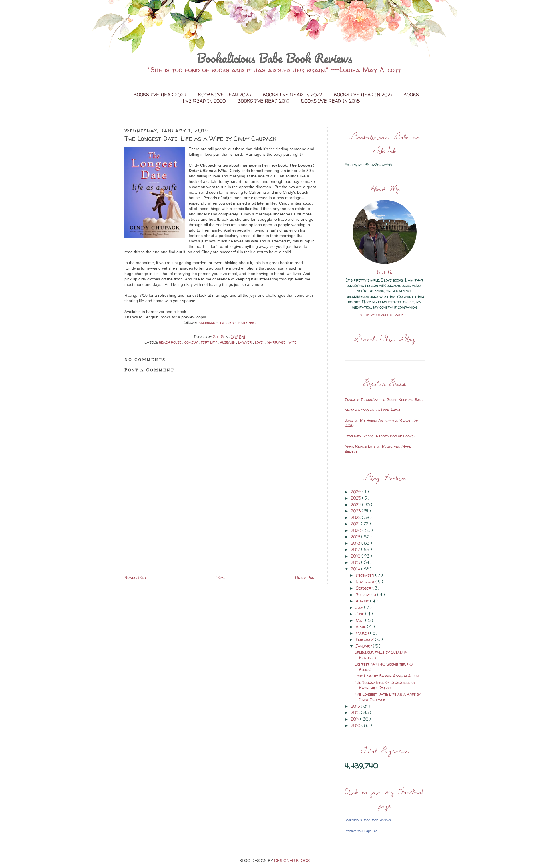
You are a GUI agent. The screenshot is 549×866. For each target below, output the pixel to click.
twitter (227, 322)
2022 (356, 517)
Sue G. (384, 271)
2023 (356, 511)
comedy (191, 342)
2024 (356, 504)
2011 (355, 719)
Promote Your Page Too (361, 831)
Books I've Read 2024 (161, 94)
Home (221, 577)
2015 (356, 562)
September (366, 594)
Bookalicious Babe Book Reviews (274, 58)
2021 (356, 523)
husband (228, 342)
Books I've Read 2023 (225, 94)
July (360, 607)
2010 (356, 725)
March (363, 633)
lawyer (245, 342)
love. (260, 342)
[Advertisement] (167, 534)
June (360, 613)
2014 (356, 569)
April (361, 626)
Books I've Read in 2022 (293, 94)
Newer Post (135, 577)
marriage (277, 342)
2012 (356, 712)
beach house (170, 342)
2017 (356, 549)
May (360, 620)
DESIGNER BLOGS (292, 860)
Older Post (305, 577)
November (365, 581)
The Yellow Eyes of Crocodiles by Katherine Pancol (385, 685)
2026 (356, 491)
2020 (356, 530)
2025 (356, 498)
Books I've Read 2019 (264, 101)
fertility (209, 342)
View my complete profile (384, 315)
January (364, 646)
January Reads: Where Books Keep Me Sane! (385, 399)
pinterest (247, 322)
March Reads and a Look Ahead (373, 409)
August (363, 601)
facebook (207, 322)
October (364, 588)
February (365, 639)
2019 (356, 536)
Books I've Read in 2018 (330, 101)
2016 (356, 556)
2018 (356, 543)
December (365, 575)
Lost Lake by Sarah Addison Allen (387, 676)
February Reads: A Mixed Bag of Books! (380, 435)
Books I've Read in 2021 (363, 94)
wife (292, 342)
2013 (356, 706)
